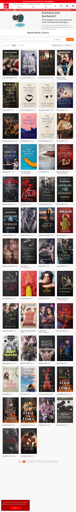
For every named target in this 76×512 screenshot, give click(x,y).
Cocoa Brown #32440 (44, 394)
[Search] (61, 6)
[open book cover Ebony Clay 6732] (10, 190)
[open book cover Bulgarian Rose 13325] (65, 157)
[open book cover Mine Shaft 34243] (10, 284)
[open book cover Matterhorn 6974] (28, 349)
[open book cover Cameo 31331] (47, 284)
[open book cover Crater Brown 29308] (10, 251)
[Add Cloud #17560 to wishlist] (53, 167)
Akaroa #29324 (60, 204)
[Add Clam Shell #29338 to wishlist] (16, 229)
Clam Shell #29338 (7, 235)
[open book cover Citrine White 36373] (47, 126)
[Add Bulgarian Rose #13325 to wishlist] (71, 167)
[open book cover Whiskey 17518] (10, 410)
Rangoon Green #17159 (63, 298)
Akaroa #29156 (60, 110)
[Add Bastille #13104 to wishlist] (53, 326)
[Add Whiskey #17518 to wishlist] (16, 419)
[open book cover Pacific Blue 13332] (28, 157)
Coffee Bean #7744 (25, 456)
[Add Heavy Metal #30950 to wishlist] (53, 198)
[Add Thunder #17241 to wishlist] (53, 419)
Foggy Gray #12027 (7, 363)
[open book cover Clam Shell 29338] (10, 220)
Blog (33, 7)
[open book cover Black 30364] (65, 349)
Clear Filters (21, 45)
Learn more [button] (23, 504)
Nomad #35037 (60, 266)
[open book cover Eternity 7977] (10, 95)
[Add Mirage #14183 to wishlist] (16, 167)
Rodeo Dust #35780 (7, 331)
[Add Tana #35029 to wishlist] (16, 388)
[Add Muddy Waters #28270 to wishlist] (16, 135)
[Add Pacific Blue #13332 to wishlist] (35, 167)
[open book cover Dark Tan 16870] (65, 316)
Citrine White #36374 (25, 110)
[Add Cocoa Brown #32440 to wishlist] (53, 388)
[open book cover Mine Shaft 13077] (10, 441)
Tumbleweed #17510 (25, 425)
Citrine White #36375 (44, 110)
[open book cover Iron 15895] (28, 379)
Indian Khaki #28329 (7, 77)
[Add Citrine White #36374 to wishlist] (35, 104)
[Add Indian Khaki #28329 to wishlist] (16, 73)
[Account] (67, 6)
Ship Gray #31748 (24, 235)
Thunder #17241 (43, 425)
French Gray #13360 (25, 77)
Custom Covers (47, 4)
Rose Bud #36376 (24, 141)
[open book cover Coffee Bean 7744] (28, 441)
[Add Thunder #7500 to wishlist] (53, 357)
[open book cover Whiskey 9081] (65, 126)
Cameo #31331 (42, 298)
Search (70, 39)
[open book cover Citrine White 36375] (47, 95)
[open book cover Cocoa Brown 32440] (47, 379)
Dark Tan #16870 (61, 331)
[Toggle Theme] (55, 6)
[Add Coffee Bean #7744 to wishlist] (35, 450)
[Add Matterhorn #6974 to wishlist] (35, 357)
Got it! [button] (15, 508)
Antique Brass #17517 (62, 394)
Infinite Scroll (68, 45)
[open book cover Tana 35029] (10, 379)
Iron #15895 (23, 394)
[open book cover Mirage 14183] (10, 157)
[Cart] (73, 6)
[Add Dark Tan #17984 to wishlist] (71, 229)
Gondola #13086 (61, 77)
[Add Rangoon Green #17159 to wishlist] (71, 294)
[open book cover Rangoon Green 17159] (65, 284)
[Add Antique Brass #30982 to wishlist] (53, 229)
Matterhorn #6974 (25, 363)
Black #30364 (60, 363)
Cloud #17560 (42, 172)
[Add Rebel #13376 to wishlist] (35, 198)
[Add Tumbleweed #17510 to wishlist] (35, 419)
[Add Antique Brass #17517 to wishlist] (71, 388)
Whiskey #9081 (60, 141)
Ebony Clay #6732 (6, 204)
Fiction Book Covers (18, 4)
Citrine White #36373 (44, 141)
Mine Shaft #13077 (7, 456)
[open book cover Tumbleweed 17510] (28, 410)
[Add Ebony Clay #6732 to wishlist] (16, 198)
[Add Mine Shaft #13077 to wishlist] (16, 450)
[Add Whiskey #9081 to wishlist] (71, 135)
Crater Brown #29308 (7, 266)
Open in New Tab (58, 45)
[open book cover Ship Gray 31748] (28, 220)
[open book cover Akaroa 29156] (65, 95)
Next (56, 461)
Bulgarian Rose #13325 (62, 172)
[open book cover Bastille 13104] (47, 316)
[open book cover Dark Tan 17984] (65, 220)
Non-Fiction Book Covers (33, 4)
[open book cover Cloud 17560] (47, 157)
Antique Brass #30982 (44, 235)
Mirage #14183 (6, 172)
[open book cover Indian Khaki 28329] (10, 63)
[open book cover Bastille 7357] (47, 251)
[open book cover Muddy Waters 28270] (10, 126)
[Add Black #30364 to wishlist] (71, 357)
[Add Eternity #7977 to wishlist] (16, 104)
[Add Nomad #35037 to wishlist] (71, 261)
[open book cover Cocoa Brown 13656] (47, 63)
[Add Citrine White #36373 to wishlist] (53, 135)
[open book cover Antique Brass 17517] (65, 379)
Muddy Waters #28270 (8, 141)
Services (19, 7)
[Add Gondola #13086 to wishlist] (71, 73)
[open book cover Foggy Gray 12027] (10, 349)
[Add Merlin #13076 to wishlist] (71, 419)
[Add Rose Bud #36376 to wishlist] (35, 135)
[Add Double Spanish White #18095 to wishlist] (35, 326)
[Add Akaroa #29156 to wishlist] (71, 104)
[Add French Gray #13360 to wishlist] (35, 73)
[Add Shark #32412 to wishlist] (35, 261)
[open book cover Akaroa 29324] (65, 190)
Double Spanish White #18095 (28, 331)
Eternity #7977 (6, 110)
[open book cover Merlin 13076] (65, 410)
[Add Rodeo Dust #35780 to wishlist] (16, 326)
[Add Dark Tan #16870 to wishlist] (71, 326)
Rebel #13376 (23, 204)
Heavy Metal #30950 (44, 204)
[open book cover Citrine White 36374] (28, 95)
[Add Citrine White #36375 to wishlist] (53, 104)
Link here (53, 29)
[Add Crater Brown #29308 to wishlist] (16, 261)
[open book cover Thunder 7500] (47, 349)
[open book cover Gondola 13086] (65, 63)
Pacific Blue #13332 (25, 172)
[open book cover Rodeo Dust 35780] (10, 316)
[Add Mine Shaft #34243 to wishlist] (16, 294)
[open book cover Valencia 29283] (28, 284)
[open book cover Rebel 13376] (28, 190)
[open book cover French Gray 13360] (28, 63)
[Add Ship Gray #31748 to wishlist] (35, 229)
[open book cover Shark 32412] (28, 251)
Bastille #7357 (42, 266)
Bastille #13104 (42, 331)
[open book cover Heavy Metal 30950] (47, 190)
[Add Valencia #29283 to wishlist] (35, 294)
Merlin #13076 (60, 425)
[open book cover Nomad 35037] (65, 251)
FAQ (46, 7)
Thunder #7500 (42, 363)
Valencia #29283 (24, 298)
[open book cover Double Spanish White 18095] (28, 316)
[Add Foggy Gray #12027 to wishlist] (16, 357)
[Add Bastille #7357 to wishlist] (53, 261)
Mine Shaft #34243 (7, 298)
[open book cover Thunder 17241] (47, 410)
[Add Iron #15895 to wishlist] (35, 388)
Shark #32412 (23, 266)
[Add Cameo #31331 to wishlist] (53, 294)
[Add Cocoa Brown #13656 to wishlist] (53, 73)
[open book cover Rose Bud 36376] (28, 126)
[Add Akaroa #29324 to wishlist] (71, 198)
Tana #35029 (5, 394)
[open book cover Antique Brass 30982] (47, 220)
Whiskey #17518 (6, 425)
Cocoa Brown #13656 (44, 77)
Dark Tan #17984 (61, 235)
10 (51, 461)
